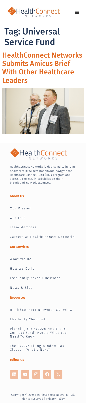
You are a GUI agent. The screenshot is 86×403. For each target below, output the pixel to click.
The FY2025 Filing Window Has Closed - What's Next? (37, 348)
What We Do (21, 259)
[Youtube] (25, 374)
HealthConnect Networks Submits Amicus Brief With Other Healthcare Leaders (42, 68)
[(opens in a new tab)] (43, 111)
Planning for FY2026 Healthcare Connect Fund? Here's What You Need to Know (39, 332)
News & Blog (21, 288)
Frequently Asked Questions (35, 278)
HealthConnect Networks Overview (41, 310)
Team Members (23, 227)
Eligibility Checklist (28, 319)
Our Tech (18, 218)
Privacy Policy (55, 398)
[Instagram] (36, 374)
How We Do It (22, 268)
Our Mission (21, 208)
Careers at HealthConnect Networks (42, 237)
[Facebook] (47, 374)
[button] (77, 12)
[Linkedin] (14, 374)
